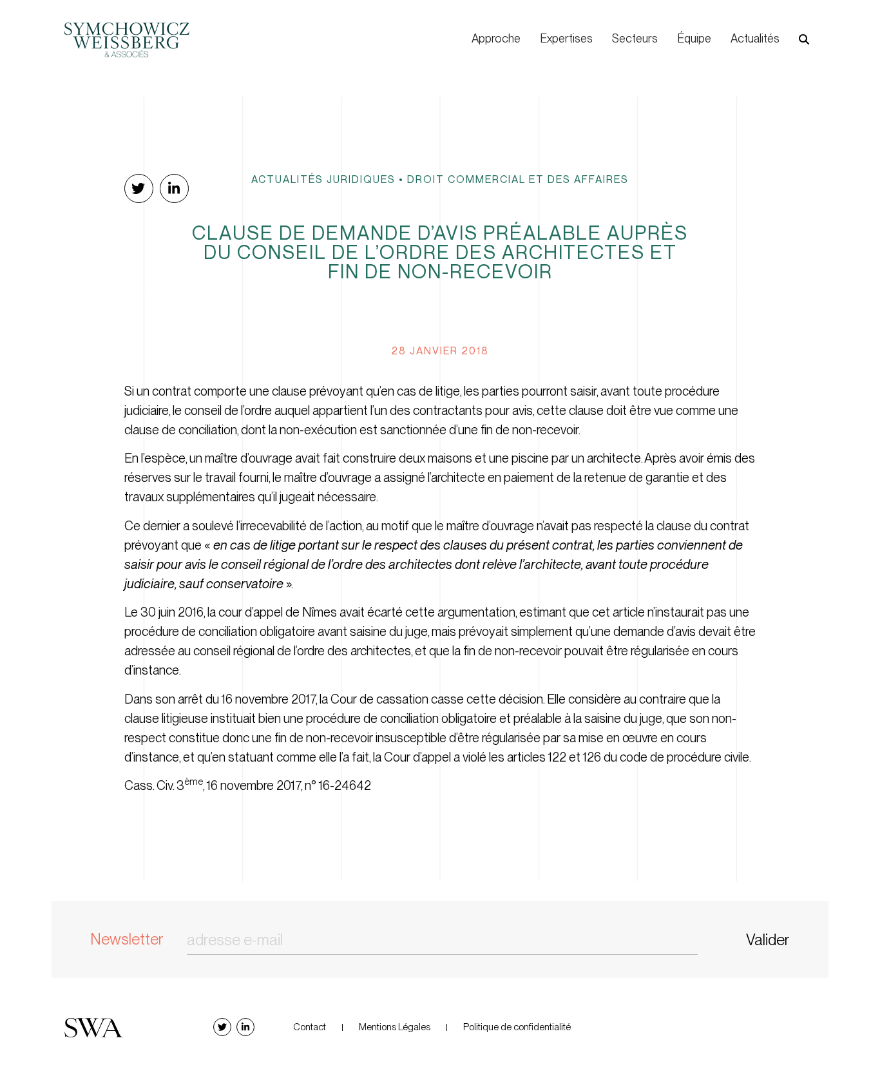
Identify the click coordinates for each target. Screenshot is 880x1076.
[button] (804, 39)
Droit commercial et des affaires (518, 179)
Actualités (755, 38)
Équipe (694, 38)
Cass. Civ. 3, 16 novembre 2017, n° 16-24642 (247, 785)
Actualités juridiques (323, 179)
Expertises (566, 38)
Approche (496, 38)
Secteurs (635, 38)
